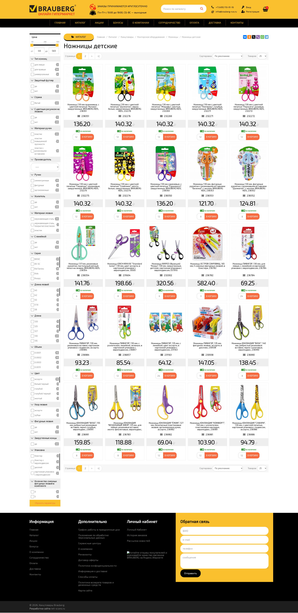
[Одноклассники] (249, 37)
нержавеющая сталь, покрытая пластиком (45, 224)
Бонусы (118, 22)
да (36, 86)
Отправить (190, 573)
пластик (38, 134)
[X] (253, 37)
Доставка (215, 22)
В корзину (87, 137)
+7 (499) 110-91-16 (225, 7)
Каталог (80, 22)
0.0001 (38, 352)
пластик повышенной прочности (41, 141)
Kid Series (39, 268)
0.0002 (38, 357)
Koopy (38, 278)
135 (36, 341)
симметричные (42, 180)
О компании (141, 22)
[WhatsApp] (262, 37)
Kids (36, 273)
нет (36, 91)
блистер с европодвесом (42, 461)
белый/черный (42, 384)
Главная (59, 22)
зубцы (38, 415)
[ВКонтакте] (245, 37)
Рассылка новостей (138, 540)
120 (36, 321)
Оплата (194, 22)
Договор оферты (88, 559)
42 (36, 295)
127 (36, 331)
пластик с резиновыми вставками (41, 151)
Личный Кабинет (137, 529)
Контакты (237, 22)
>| (98, 56)
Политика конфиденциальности (97, 565)
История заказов (137, 535)
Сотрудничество (169, 22)
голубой (39, 388)
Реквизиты (85, 554)
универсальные (42, 74)
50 (36, 300)
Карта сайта (85, 590)
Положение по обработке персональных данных (93, 536)
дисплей (38, 467)
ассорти (38, 379)
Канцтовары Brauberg (52, 8)
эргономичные (42, 190)
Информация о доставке (92, 571)
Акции (99, 22)
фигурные (39, 185)
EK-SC (37, 264)
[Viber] (258, 37)
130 (36, 336)
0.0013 (38, 367)
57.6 (36, 304)
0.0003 (38, 362)
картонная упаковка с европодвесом (44, 473)
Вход (248, 7)
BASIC (37, 259)
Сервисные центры (89, 543)
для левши (40, 64)
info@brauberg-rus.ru (226, 11)
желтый (38, 398)
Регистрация (252, 11)
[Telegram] (267, 37)
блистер (38, 456)
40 (36, 290)
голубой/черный (43, 393)
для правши (40, 69)
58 (36, 309)
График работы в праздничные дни (99, 529)
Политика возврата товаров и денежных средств (96, 583)
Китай (37, 103)
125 (36, 326)
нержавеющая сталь (44, 219)
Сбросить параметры (45, 503)
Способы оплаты (87, 576)
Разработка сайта (39, 608)
